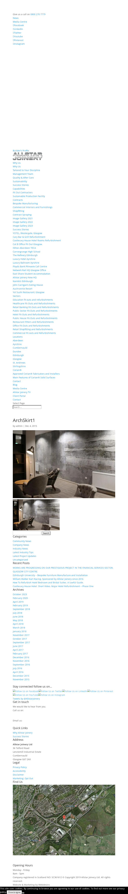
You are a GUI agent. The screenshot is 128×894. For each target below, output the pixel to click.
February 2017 (20, 653)
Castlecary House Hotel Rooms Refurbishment (37, 240)
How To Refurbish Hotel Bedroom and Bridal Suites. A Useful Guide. (48, 582)
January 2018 (19, 631)
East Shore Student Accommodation (31, 273)
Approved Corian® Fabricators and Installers (36, 373)
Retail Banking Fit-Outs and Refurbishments (36, 307)
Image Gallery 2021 (23, 218)
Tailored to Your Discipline (26, 170)
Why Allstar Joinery (22, 732)
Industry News (20, 548)
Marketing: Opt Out (23, 778)
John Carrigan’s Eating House (28, 284)
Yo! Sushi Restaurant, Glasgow (28, 292)
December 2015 (21, 675)
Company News (21, 544)
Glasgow (17, 358)
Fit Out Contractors (23, 192)
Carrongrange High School (26, 251)
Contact (17, 381)
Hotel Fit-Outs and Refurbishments (31, 314)
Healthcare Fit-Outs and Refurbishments (34, 303)
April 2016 (18, 672)
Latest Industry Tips (23, 552)
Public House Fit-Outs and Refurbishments (35, 318)
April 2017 (18, 649)
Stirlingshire (19, 366)
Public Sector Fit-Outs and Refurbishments (35, 310)
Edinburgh (18, 355)
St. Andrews (19, 362)
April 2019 (18, 601)
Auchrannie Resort (22, 288)
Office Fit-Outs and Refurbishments (31, 325)
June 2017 (18, 646)
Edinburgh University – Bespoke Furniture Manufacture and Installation (50, 575)
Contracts (18, 199)
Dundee (17, 351)
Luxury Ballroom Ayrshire (26, 262)
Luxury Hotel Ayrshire (24, 258)
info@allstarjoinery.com (27, 723)
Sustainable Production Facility (29, 196)
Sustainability (20, 181)
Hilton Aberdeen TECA (24, 247)
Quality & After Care (23, 177)
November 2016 (21, 660)
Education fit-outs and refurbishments (33, 299)
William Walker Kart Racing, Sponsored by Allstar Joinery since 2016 (48, 578)
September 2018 (21, 609)
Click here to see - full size (26, 858)
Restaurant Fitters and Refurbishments (33, 321)
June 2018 (18, 616)
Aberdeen (18, 340)
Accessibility (19, 770)
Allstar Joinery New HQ (25, 277)
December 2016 (21, 657)
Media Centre (20, 21)
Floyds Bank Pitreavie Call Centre (30, 266)
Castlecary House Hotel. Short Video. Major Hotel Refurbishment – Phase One (53, 586)
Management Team (23, 173)
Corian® (17, 369)
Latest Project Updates (24, 556)
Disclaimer (18, 774)
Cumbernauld (20, 347)
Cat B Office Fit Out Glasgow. (28, 244)
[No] (23, 892)
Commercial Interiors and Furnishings (32, 207)
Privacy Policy (20, 767)
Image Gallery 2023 (23, 225)
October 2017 (20, 638)
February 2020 (20, 598)
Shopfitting (18, 210)
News (16, 17)
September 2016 (21, 664)
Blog (15, 384)
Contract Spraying (22, 214)
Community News (22, 541)
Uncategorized (20, 559)
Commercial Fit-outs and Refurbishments (34, 332)
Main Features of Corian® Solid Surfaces (34, 377)
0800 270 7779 (37, 14)
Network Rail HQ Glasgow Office (29, 270)
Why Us (17, 166)
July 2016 (17, 668)
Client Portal (19, 395)
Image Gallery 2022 (23, 221)
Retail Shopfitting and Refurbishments (33, 329)
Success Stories (21, 184)
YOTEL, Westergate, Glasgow (27, 233)
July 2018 (17, 612)
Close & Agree (14, 892)
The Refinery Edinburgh (25, 255)
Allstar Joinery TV (21, 392)
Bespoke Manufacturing (25, 203)
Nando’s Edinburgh (23, 281)
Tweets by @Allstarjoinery (26, 698)
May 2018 (18, 620)
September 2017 (21, 642)
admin (19, 425)
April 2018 (18, 623)
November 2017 (21, 635)
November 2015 (21, 679)
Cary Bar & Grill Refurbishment (29, 236)
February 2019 (20, 605)
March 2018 (19, 627)
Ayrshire (17, 344)
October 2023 (20, 594)
